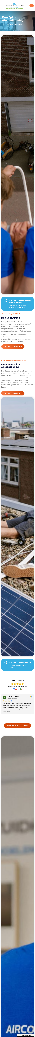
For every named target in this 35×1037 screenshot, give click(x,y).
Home (4, 24)
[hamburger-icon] (31, 5)
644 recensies (22, 686)
